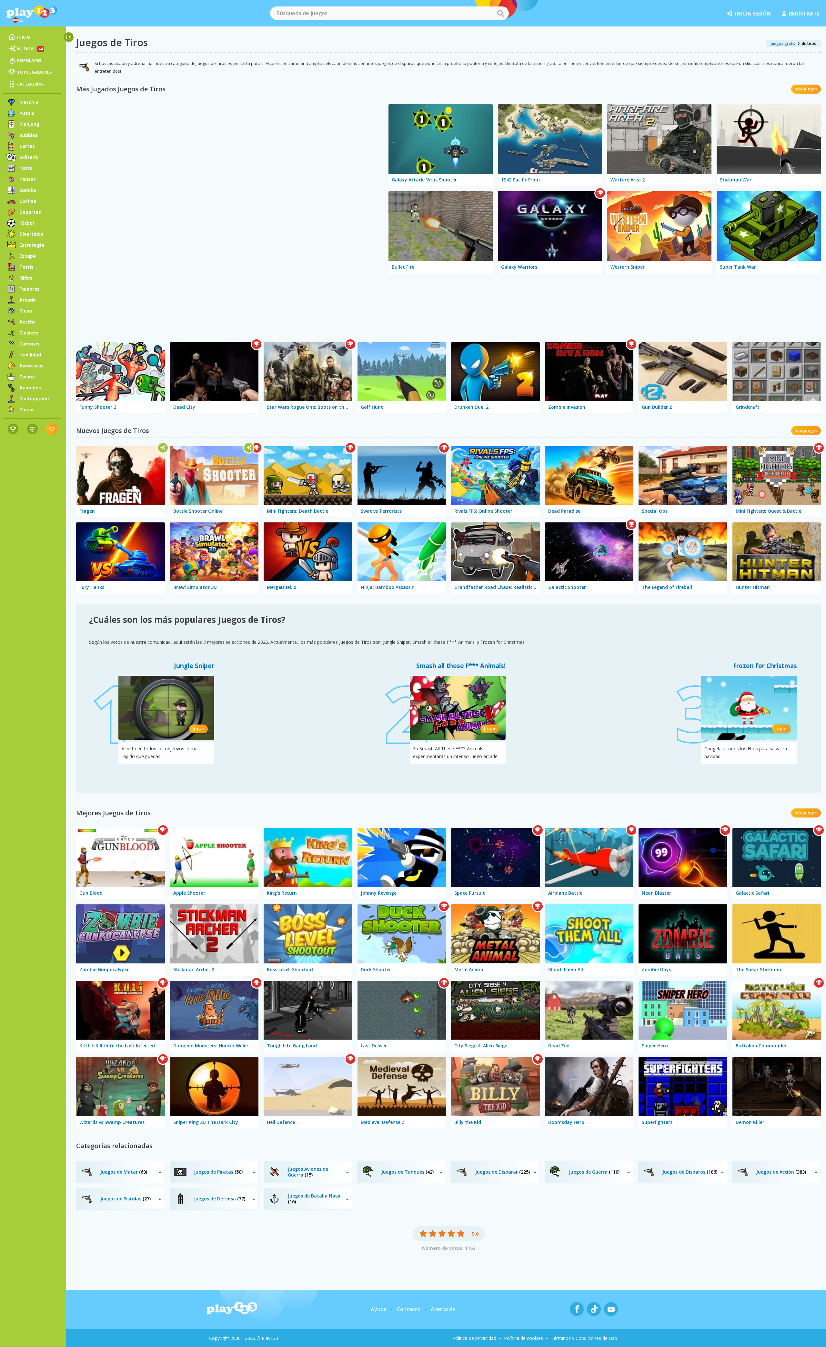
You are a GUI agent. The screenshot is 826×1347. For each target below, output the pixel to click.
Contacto (408, 1309)
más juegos (806, 89)
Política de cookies (523, 1338)
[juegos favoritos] (51, 429)
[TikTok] (594, 1309)
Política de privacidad (474, 1338)
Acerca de (443, 1309)
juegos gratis (783, 43)
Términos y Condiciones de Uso (584, 1338)
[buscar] (500, 13)
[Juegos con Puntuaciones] (13, 429)
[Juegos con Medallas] (32, 429)
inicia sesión (753, 13)
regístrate (804, 13)
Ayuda (379, 1309)
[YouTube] (611, 1309)
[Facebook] (577, 1309)
